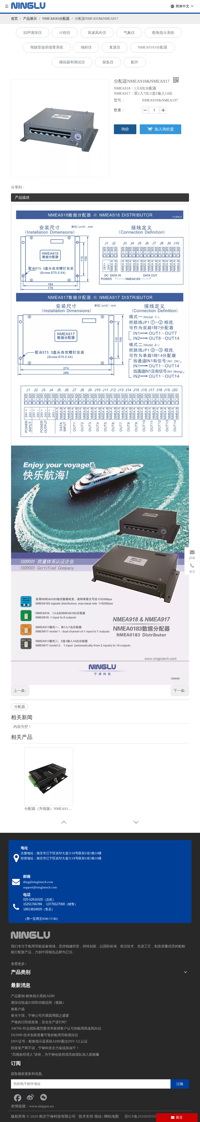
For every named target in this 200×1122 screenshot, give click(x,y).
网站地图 (111, 1116)
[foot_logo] (30, 935)
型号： (119, 100)
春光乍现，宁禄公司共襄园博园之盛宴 (40, 1015)
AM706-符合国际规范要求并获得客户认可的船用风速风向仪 (56, 1028)
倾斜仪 (86, 47)
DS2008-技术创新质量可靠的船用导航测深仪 (44, 1035)
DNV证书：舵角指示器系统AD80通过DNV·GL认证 (49, 1041)
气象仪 (129, 33)
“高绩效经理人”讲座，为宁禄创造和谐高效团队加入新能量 (55, 1054)
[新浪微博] (30, 1097)
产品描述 (22, 197)
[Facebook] (17, 1097)
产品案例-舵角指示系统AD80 (33, 996)
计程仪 (64, 33)
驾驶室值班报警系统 (46, 47)
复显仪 (114, 47)
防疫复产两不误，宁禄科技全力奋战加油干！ (45, 1048)
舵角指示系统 (163, 33)
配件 (134, 62)
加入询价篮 (164, 129)
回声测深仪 (32, 33)
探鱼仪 (107, 62)
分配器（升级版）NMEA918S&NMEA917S (48, 809)
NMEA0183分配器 (152, 47)
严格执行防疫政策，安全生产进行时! (39, 1022)
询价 (125, 129)
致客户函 (18, 1009)
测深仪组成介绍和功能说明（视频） (38, 1002)
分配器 (19, 707)
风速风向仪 (97, 33)
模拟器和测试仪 (72, 62)
